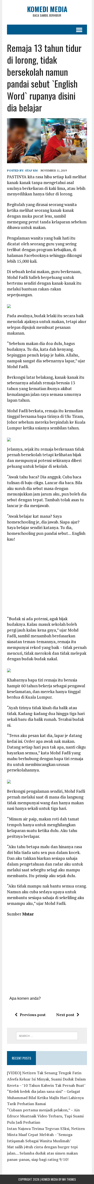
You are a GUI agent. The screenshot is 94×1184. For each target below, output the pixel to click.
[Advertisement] (47, 580)
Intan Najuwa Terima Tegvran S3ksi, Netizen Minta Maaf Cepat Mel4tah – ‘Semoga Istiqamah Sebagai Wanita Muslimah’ (46, 1134)
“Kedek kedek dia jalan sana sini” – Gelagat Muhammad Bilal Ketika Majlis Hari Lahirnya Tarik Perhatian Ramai (45, 1097)
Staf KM (31, 170)
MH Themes (69, 1179)
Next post (65, 1014)
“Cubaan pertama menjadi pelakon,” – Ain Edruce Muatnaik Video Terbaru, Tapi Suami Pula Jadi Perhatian (45, 1116)
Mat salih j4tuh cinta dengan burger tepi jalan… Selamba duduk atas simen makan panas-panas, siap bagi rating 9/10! (42, 1153)
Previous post (33, 1014)
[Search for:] (47, 1035)
